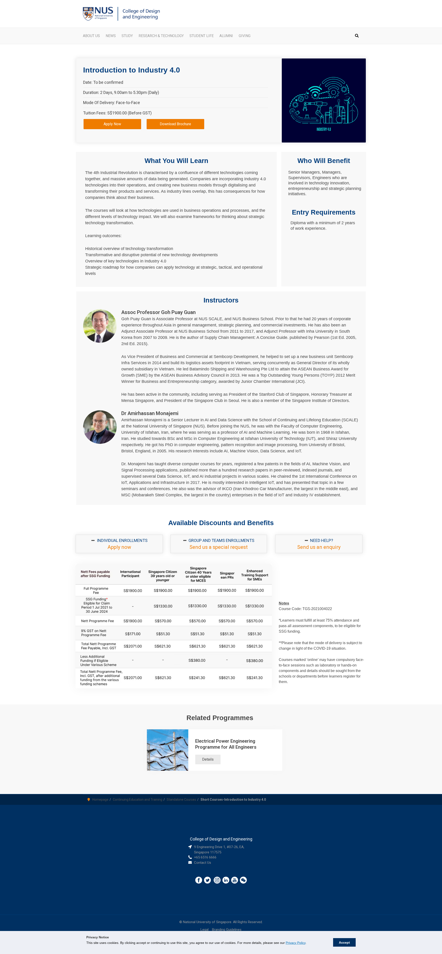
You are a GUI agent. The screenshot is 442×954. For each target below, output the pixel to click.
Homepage (100, 799)
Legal (205, 930)
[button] (357, 36)
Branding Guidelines (226, 930)
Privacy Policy (295, 943)
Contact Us (202, 863)
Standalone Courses (181, 799)
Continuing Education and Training (137, 799)
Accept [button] (344, 942)
